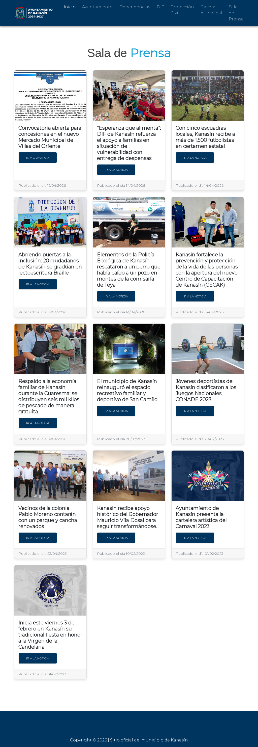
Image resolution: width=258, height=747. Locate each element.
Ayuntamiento (97, 7)
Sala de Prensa (236, 13)
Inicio (70, 7)
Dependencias (134, 7)
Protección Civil (182, 10)
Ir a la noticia (37, 157)
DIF (160, 7)
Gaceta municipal (211, 10)
